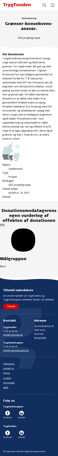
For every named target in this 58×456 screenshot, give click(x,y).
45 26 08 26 (10, 346)
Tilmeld (11, 306)
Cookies (7, 378)
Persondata (9, 382)
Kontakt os (8, 368)
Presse (6, 373)
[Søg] (44, 5)
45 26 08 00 (10, 331)
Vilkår (5, 387)
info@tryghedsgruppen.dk (16, 350)
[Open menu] (52, 5)
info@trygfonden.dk (13, 334)
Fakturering (8, 363)
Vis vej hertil (40, 337)
